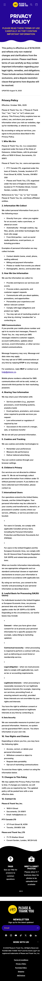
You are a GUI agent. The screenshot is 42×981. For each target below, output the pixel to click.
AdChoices (21, 975)
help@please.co (9, 372)
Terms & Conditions (21, 960)
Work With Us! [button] (21, 942)
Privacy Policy (21, 964)
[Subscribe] (37, 928)
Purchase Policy (21, 968)
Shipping (21, 971)
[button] (4, 4)
